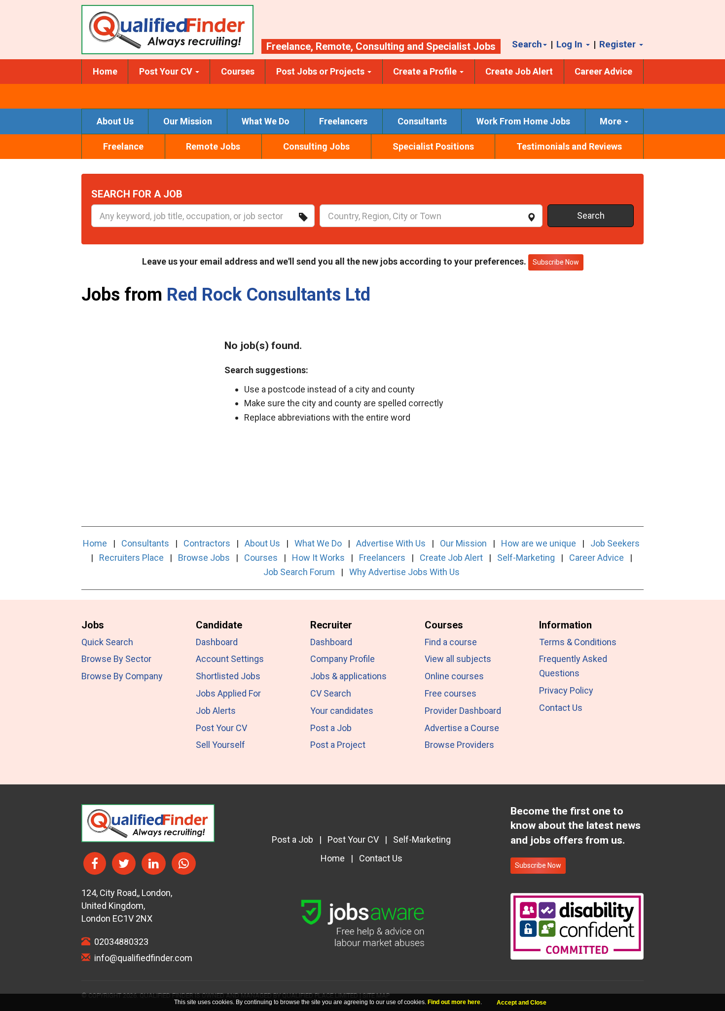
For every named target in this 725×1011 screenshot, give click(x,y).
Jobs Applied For (228, 693)
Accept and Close (521, 1002)
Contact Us (560, 707)
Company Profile (342, 659)
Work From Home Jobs (523, 121)
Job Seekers (615, 543)
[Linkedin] (154, 863)
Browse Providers (459, 744)
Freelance (288, 46)
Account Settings (230, 659)
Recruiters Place (131, 557)
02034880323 (119, 941)
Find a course (451, 642)
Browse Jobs (204, 557)
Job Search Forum (299, 572)
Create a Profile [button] (426, 71)
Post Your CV (221, 728)
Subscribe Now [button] (556, 262)
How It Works (318, 557)
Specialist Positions (433, 146)
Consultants (422, 121)
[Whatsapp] (184, 863)
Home (105, 71)
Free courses (450, 693)
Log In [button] (570, 44)
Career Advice (603, 71)
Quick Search (107, 642)
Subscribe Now (538, 865)
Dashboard (217, 642)
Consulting (380, 46)
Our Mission (187, 121)
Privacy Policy (566, 690)
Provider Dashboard (463, 710)
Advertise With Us (391, 543)
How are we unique (538, 543)
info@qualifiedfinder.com (141, 958)
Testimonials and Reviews (569, 146)
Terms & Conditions (577, 642)
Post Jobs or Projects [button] (321, 71)
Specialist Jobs (461, 46)
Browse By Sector (116, 659)
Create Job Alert (519, 71)
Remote (333, 46)
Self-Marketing (526, 557)
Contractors (206, 543)
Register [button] (618, 44)
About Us (115, 121)
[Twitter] (124, 863)
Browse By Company (122, 676)
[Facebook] (94, 863)
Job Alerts (216, 710)
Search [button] (527, 44)
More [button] (611, 121)
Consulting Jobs (316, 146)
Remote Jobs (213, 146)
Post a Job (331, 728)
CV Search (330, 693)
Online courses (454, 676)
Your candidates (341, 710)
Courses (237, 71)
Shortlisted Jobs (228, 676)
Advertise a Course (462, 728)
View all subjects (458, 659)
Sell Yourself (220, 744)
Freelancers (343, 121)
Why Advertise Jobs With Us (404, 572)
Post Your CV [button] (166, 71)
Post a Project (337, 744)
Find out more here (454, 1002)
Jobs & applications (348, 676)
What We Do (266, 121)
